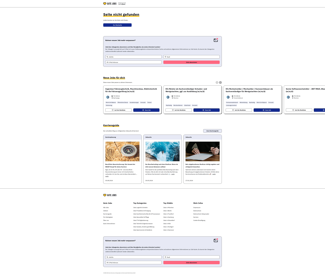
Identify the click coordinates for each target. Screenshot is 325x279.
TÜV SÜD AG (116, 96)
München (175, 98)
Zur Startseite (117, 25)
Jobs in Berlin (167, 211)
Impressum (196, 207)
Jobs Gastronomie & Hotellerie (142, 230)
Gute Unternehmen (109, 223)
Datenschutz (197, 211)
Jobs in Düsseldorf (169, 220)
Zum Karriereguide (213, 131)
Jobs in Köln (167, 223)
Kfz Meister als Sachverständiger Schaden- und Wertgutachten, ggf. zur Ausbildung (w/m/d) (186, 90)
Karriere (195, 217)
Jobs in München (168, 207)
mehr (107, 176)
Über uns (106, 220)
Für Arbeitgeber (108, 217)
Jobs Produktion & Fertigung (142, 211)
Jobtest (105, 211)
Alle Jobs (106, 207)
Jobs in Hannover (168, 230)
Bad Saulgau (116, 98)
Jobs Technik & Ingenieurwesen (143, 223)
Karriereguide (107, 214)
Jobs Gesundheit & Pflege (141, 217)
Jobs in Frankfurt (168, 214)
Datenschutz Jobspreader (201, 214)
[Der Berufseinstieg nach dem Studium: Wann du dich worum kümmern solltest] (162, 151)
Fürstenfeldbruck (238, 98)
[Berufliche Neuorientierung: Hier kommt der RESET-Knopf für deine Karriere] (122, 151)
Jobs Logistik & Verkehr (140, 207)
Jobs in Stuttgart (168, 227)
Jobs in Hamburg (168, 217)
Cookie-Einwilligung (199, 220)
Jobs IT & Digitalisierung (140, 220)
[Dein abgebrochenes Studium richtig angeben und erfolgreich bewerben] (202, 151)
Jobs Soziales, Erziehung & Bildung (143, 227)
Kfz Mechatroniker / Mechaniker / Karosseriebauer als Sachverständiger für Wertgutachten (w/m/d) (249, 90)
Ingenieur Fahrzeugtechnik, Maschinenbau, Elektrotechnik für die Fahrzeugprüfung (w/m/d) (131, 90)
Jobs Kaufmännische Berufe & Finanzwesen (146, 214)
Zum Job (148, 110)
